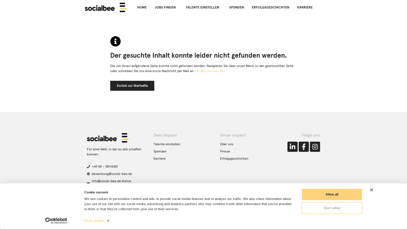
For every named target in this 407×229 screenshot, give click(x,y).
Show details (94, 220)
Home (142, 7)
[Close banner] (371, 190)
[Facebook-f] (304, 147)
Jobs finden (165, 7)
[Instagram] (315, 147)
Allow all (332, 194)
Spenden (236, 7)
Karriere (305, 7)
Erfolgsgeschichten (270, 7)
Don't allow (332, 208)
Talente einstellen (202, 7)
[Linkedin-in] (292, 147)
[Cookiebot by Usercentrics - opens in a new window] (56, 221)
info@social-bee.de (209, 71)
